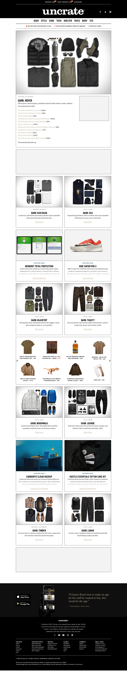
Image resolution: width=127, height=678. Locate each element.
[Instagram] (68, 635)
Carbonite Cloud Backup (39, 476)
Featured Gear (39, 263)
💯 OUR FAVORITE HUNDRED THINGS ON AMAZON (69, 26)
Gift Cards (35, 651)
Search (100, 12)
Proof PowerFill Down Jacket (29, 110)
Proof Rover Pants (25, 132)
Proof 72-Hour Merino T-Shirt (29, 113)
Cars (51, 20)
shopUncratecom (65, 2)
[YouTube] (59, 635)
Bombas (43, 209)
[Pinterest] (72, 635)
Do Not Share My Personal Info (101, 650)
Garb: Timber (39, 530)
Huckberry (29, 97)
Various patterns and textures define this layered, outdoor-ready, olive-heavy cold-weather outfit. (88, 324)
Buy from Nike (88, 278)
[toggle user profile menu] (105, 12)
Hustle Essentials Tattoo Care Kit (88, 476)
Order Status (52, 643)
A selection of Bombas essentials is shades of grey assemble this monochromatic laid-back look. (39, 216)
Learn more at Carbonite (39, 489)
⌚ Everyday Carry (94, 26)
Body (84, 20)
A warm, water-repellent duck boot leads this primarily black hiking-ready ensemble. (87, 534)
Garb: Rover (25, 100)
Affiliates (82, 647)
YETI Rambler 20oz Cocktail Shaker (31, 121)
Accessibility (100, 647)
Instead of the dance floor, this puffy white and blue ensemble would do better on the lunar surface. (39, 427)
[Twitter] (55, 635)
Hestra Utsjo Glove (25, 124)
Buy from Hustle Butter (87, 489)
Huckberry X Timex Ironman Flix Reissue (34, 119)
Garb (90, 209)
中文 (65, 651)
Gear (36, 20)
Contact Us (52, 645)
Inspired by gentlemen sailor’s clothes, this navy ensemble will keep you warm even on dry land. (87, 216)
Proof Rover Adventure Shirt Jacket (31, 138)
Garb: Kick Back (39, 213)
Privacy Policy (100, 645)
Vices (77, 20)
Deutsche (67, 647)
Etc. (17, 652)
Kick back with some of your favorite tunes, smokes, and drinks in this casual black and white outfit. (88, 427)
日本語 (65, 649)
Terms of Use (100, 643)
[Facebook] (63, 635)
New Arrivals (36, 643)
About (81, 643)
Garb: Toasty (88, 320)
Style (44, 20)
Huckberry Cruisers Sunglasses (30, 130)
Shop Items (39, 222)
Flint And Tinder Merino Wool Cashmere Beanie (36, 127)
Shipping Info (52, 649)
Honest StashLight (25, 116)
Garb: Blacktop (39, 320)
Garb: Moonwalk (39, 423)
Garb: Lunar (88, 530)
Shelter (68, 20)
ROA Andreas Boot (25, 135)
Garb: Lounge (88, 423)
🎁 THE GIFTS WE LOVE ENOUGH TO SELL (39, 26)
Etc (91, 20)
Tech (58, 20)
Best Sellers (36, 645)
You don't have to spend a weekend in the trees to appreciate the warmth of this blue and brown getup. (39, 534)
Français (67, 645)
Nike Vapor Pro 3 (87, 266)
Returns (51, 647)
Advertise (83, 645)
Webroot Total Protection (39, 266)
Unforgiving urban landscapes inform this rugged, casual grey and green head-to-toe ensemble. (39, 324)
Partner (21, 97)
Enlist (81, 649)
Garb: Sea (88, 213)
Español (66, 643)
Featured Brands (38, 647)
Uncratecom (50, 2)
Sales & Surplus (38, 649)
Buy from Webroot (39, 278)
